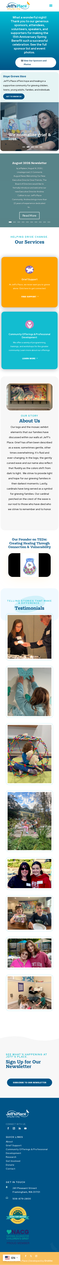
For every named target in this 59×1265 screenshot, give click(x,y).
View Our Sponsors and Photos (35, 62)
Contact (10, 1168)
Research (11, 1157)
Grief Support (14, 1145)
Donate (10, 1164)
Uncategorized (23, 172)
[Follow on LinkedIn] (19, 1128)
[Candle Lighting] (29, 657)
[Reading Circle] (29, 1008)
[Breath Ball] (29, 782)
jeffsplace (23, 168)
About (9, 1141)
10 (48, 222)
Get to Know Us (13, 96)
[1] (29, 966)
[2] (29, 887)
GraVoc (48, 1260)
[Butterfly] (29, 715)
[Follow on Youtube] (25, 1128)
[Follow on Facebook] (8, 1128)
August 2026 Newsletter (29, 163)
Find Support (28, 296)
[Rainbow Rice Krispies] (29, 928)
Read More (29, 215)
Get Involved (13, 1161)
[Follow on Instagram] (14, 1128)
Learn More (28, 358)
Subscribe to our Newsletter (29, 1082)
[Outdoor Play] (29, 849)
